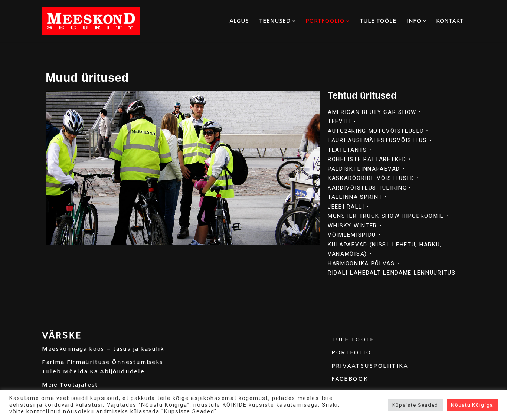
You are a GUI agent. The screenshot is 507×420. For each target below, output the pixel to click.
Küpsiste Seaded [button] (415, 405)
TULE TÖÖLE (378, 21)
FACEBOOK (349, 379)
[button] (293, 21)
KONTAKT (450, 21)
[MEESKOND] (91, 21)
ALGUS (239, 21)
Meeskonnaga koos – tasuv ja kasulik (103, 349)
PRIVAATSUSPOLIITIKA (369, 366)
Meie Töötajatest (70, 385)
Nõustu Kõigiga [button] (472, 405)
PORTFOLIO (351, 353)
